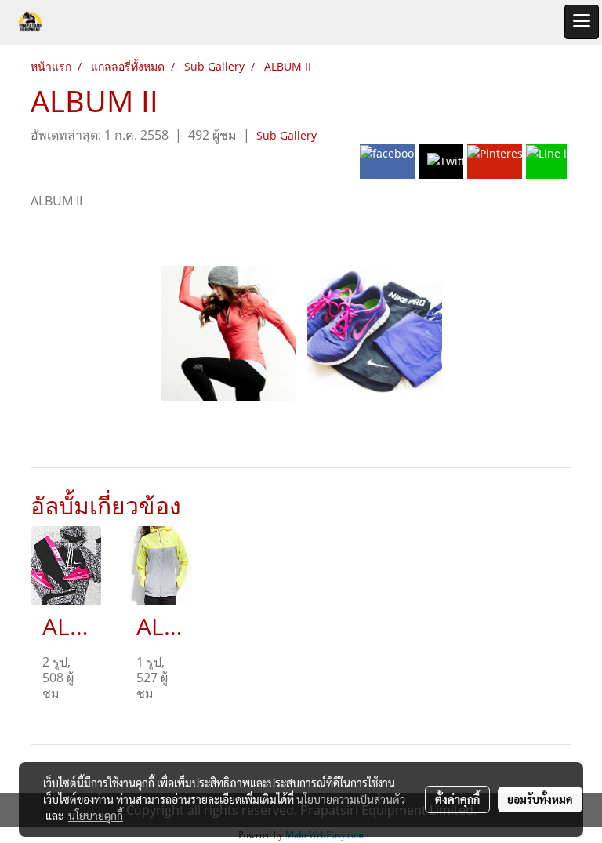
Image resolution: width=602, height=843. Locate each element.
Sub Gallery (286, 135)
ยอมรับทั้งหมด (540, 799)
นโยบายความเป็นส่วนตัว (350, 799)
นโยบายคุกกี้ (95, 815)
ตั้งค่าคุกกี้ (457, 799)
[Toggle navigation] (581, 22)
